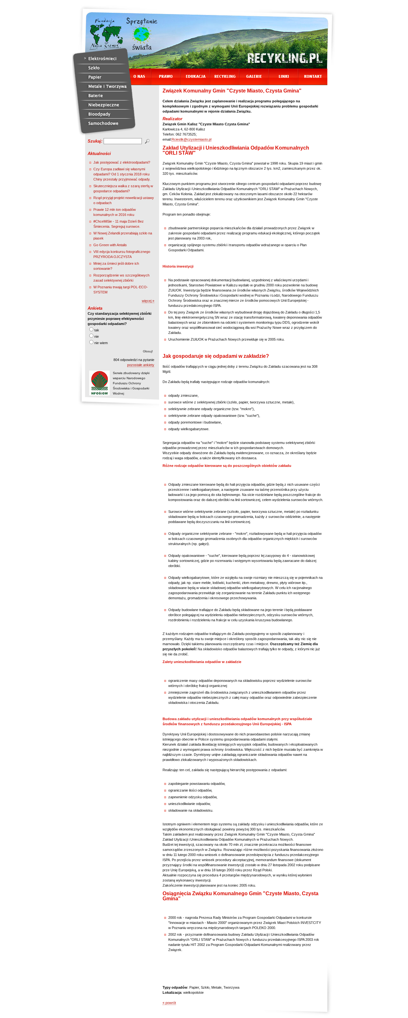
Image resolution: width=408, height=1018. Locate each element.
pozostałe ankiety (140, 365)
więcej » (148, 301)
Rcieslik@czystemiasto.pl (191, 139)
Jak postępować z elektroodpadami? (121, 162)
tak (96, 330)
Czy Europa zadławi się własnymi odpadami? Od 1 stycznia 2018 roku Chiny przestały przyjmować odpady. (121, 174)
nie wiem (101, 343)
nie (96, 336)
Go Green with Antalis (110, 245)
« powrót (169, 1003)
